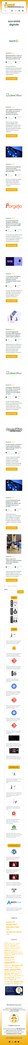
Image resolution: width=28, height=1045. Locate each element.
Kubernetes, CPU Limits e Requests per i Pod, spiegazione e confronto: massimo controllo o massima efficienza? (13, 693)
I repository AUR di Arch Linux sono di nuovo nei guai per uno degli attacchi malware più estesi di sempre (14, 909)
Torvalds (8, 981)
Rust (11, 975)
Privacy (19, 1033)
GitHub (14, 597)
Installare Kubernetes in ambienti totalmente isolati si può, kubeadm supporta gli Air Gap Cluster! (13, 719)
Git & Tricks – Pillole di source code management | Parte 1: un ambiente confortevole (13, 732)
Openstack (8, 971)
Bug (6, 945)
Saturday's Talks (12, 928)
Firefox (19, 952)
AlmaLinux (12, 943)
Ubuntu (18, 981)
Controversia (16, 948)
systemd (12, 979)
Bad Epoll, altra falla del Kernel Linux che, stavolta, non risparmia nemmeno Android (13, 871)
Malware (7, 965)
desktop (14, 950)
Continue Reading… (12, 79)
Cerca (5, 589)
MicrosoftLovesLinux (9, 967)
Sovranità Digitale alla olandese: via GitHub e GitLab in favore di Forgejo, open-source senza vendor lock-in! (13, 224)
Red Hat (9, 974)
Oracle (14, 971)
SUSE (6, 979)
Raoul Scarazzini (14, 1009)
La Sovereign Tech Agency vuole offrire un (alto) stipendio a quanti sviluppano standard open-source (13, 279)
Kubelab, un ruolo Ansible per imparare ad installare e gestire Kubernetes (12, 680)
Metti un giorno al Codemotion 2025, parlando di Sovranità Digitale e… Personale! (14, 561)
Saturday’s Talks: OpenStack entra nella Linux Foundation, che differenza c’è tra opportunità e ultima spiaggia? (13, 821)
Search (20, 591)
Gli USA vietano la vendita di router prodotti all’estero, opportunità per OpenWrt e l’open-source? (14, 447)
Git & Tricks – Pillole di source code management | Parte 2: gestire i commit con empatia (13, 707)
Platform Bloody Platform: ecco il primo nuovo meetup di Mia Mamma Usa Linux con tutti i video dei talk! (13, 757)
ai (6, 943)
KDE (11, 955)
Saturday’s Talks (14, 767)
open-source (12, 969)
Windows (18, 983)
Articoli (14, 629)
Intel (6, 955)
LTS (17, 962)
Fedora (14, 952)
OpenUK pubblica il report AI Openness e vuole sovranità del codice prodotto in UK (14, 57)
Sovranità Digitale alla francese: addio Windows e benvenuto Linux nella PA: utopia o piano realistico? (13, 334)
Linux (9, 962)
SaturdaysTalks (18, 975)
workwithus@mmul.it (11, 1033)
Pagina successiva (12, 586)
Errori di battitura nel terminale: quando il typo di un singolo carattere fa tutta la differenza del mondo (14, 745)
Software (18, 977)
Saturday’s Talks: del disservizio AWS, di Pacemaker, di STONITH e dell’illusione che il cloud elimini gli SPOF (14, 780)
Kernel (9, 957)
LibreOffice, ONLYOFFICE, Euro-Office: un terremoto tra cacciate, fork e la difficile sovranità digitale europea (13, 390)
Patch (19, 971)
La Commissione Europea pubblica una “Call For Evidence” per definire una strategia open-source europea (13, 503)
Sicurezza (9, 977)
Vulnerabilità (8, 983)
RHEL (6, 975)
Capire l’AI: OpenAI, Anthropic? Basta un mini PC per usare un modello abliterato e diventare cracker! (13, 642)
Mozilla (17, 967)
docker (7, 952)
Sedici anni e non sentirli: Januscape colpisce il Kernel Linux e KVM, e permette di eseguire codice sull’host (13, 896)
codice (18, 946)
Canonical (14, 945)
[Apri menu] (5, 11)
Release (18, 974)
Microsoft (17, 965)
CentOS (6, 946)
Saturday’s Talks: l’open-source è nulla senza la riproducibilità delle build (13, 808)
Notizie (13, 53)
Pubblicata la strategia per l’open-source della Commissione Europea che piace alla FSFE (13, 169)
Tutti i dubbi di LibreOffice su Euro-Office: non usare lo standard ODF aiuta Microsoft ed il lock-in (14, 112)
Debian (8, 950)
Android (18, 943)
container (7, 948)
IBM (21, 953)
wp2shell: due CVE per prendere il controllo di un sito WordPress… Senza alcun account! (13, 858)
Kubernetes (9, 960)
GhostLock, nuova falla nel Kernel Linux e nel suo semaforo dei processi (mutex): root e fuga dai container (14, 884)
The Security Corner (14, 845)
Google (14, 953)
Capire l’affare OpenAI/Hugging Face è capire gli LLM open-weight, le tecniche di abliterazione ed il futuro (14, 655)
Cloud (12, 946)
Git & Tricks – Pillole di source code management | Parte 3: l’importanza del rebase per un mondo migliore (13, 667)
